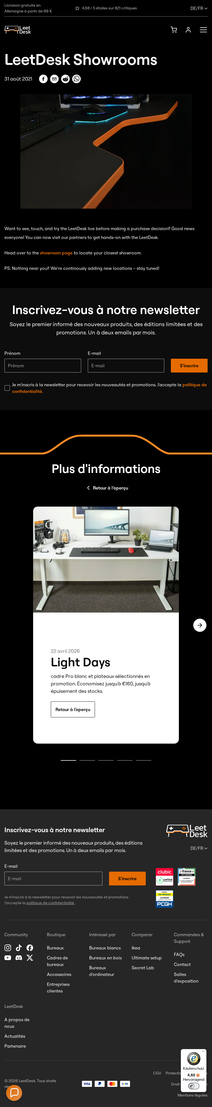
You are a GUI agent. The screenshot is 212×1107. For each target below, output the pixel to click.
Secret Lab (143, 967)
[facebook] (43, 78)
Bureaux (55, 948)
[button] (14, 1093)
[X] (30, 957)
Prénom (12, 353)
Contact (182, 964)
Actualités (14, 1036)
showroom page (56, 253)
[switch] (193, 1086)
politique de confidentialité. (50, 902)
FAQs (179, 954)
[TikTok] (19, 947)
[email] (54, 78)
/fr (196, 8)
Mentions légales (192, 1095)
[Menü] (203, 1052)
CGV (157, 1073)
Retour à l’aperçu (110, 488)
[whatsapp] (76, 78)
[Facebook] (30, 947)
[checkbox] (7, 388)
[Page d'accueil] (17, 30)
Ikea (136, 948)
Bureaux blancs (105, 948)
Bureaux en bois (105, 957)
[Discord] (19, 957)
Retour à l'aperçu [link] (72, 709)
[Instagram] (8, 947)
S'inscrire (189, 365)
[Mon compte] (188, 29)
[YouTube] (8, 957)
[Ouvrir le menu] (201, 30)
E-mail (94, 353)
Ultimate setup (147, 957)
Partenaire (15, 1046)
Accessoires (59, 974)
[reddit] (65, 78)
